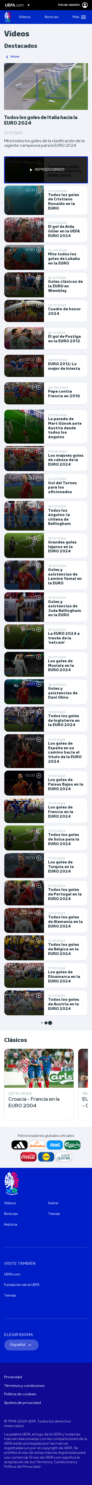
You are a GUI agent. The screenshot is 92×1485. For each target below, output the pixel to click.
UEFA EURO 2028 (7, 17)
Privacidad (13, 1377)
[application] (46, 86)
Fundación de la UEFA (21, 1285)
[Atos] (55, 1145)
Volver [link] (15, 56)
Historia (10, 1224)
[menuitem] (27, 17)
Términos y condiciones (24, 1386)
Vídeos (10, 1203)
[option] (46, 169)
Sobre (53, 1203)
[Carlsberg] (72, 1145)
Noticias (11, 1214)
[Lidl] (46, 1157)
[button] (78, 17)
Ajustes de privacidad (22, 1403)
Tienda (54, 1214)
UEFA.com (12, 1274)
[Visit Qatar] (63, 1157)
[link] (24, 17)
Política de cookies (20, 1394)
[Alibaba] (37, 1145)
